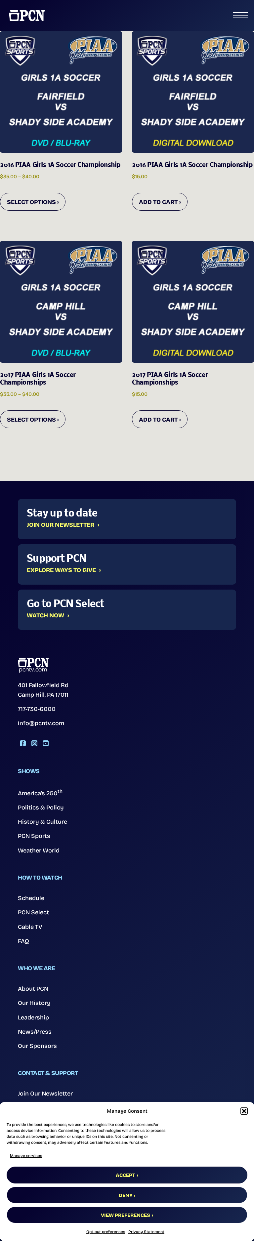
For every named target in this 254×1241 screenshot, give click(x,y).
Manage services (26, 1155)
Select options (31, 202)
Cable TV (30, 927)
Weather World (39, 850)
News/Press (35, 1031)
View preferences (125, 1215)
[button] (244, 1111)
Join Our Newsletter (60, 525)
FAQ (23, 941)
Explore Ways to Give (61, 570)
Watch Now (45, 615)
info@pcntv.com (41, 723)
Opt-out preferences (105, 1231)
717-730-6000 (37, 709)
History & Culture (42, 821)
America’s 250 (40, 792)
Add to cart (158, 202)
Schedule (31, 898)
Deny (126, 1195)
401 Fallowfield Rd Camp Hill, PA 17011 (43, 690)
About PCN (33, 988)
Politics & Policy (41, 807)
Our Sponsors (37, 1046)
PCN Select (33, 912)
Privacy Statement (146, 1231)
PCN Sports (34, 836)
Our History (34, 1003)
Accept (125, 1175)
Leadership (33, 1017)
